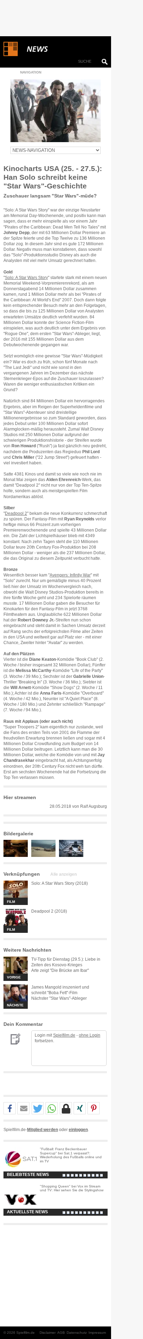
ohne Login (89, 1035)
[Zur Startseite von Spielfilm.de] (10, 55)
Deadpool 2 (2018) (49, 911)
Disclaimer (48, 1332)
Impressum (97, 1332)
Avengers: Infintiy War (70, 575)
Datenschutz (77, 1332)
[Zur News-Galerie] (17, 855)
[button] (9, 1108)
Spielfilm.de (64, 1035)
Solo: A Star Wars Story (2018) (59, 883)
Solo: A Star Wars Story (26, 278)
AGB (61, 1332)
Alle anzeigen (63, 874)
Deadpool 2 (16, 513)
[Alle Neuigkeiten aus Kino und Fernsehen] (62, 49)
